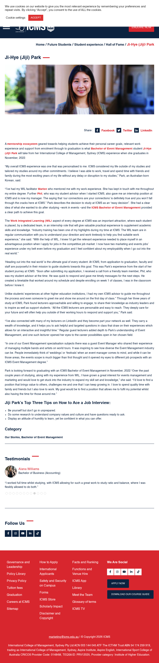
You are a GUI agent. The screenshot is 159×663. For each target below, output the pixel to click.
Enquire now (141, 27)
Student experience (88, 44)
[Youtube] (23, 533)
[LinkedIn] (30, 533)
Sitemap (12, 609)
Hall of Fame (115, 44)
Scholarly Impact (51, 606)
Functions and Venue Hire (82, 572)
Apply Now (118, 583)
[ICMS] (35, 27)
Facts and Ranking (85, 562)
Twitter (127, 130)
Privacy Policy (16, 581)
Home (40, 44)
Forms (44, 592)
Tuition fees (15, 588)
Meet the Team (82, 595)
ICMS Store (47, 599)
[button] (6, 493)
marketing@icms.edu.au (64, 637)
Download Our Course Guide (130, 594)
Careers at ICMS (18, 602)
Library (77, 588)
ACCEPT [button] (36, 18)
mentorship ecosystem (22, 144)
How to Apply (49, 562)
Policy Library (16, 574)
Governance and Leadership (18, 565)
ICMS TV (78, 609)
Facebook (108, 130)
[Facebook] (8, 533)
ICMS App (79, 581)
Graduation (14, 595)
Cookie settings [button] (15, 18)
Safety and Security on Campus (53, 583)
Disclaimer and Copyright (50, 616)
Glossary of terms (84, 602)
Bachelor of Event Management (111, 148)
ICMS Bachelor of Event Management (116, 207)
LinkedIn (146, 130)
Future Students (59, 44)
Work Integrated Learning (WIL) (31, 221)
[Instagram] (15, 533)
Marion (42, 189)
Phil (39, 193)
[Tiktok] (37, 533)
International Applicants (48, 572)
